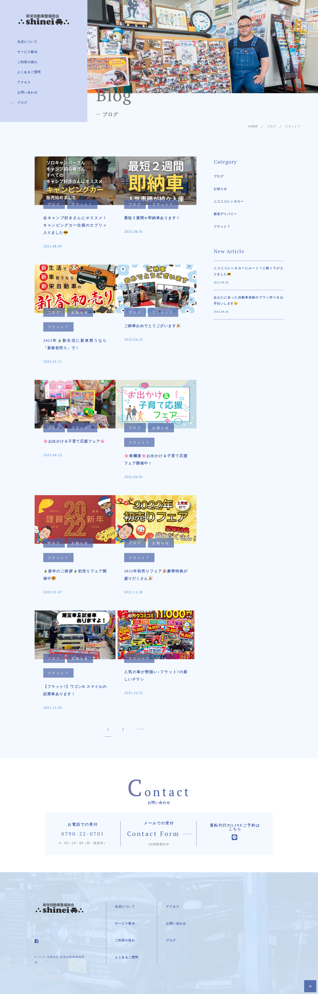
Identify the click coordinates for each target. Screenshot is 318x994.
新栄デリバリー (225, 214)
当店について (27, 41)
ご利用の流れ (27, 62)
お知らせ (220, 188)
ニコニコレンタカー (229, 201)
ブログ (22, 102)
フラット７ (222, 226)
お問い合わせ (27, 92)
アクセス (24, 82)
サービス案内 (27, 52)
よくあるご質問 (29, 72)
